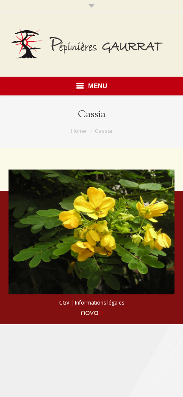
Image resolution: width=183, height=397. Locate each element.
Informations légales (99, 302)
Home (78, 131)
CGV (64, 302)
